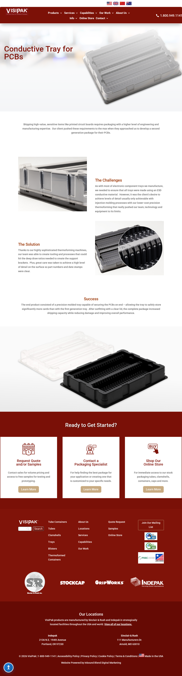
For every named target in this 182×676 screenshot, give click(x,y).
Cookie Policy (106, 656)
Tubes (51, 528)
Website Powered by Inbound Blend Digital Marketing (91, 662)
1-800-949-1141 (47, 656)
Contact (100, 18)
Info (72, 18)
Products (53, 13)
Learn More (28, 489)
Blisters (52, 548)
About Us (121, 13)
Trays (51, 541)
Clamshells (54, 535)
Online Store (86, 18)
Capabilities (87, 13)
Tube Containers (57, 521)
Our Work (105, 13)
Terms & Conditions (126, 656)
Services (69, 13)
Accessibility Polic (68, 656)
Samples (113, 528)
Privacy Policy (89, 656)
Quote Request (116, 521)
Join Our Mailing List (151, 524)
